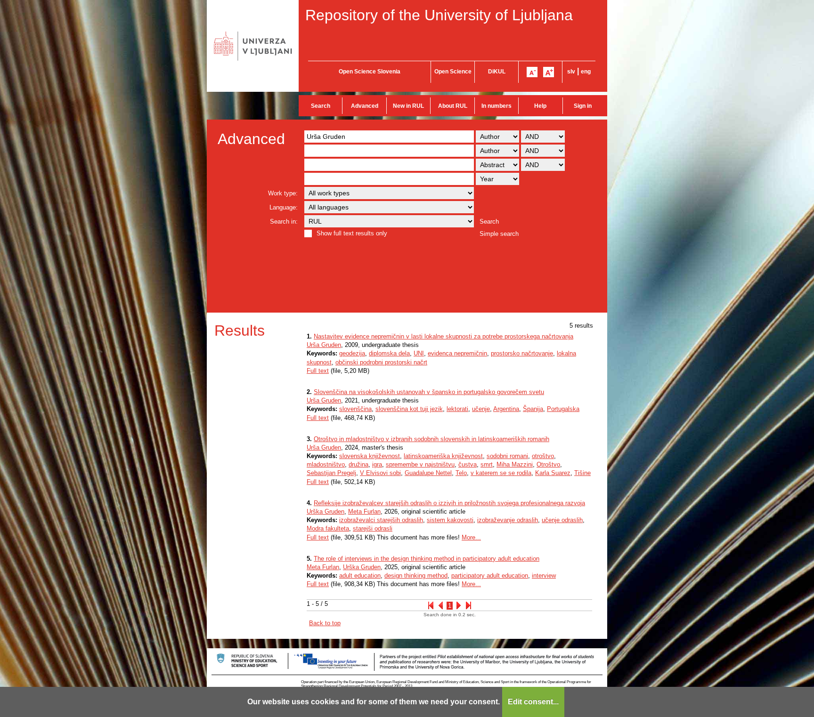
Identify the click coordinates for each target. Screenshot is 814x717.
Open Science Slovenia (369, 71)
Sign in (583, 106)
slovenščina (355, 408)
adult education (360, 575)
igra (377, 464)
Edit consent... (533, 702)
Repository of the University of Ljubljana (439, 15)
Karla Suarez (552, 472)
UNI (419, 353)
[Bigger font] (548, 72)
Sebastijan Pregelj (331, 472)
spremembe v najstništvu (420, 464)
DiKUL (496, 71)
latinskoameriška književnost (443, 455)
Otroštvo (548, 464)
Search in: (284, 221)
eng (586, 71)
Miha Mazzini (515, 464)
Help (540, 106)
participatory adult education (489, 575)
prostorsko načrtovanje (522, 353)
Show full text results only (352, 233)
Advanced (364, 106)
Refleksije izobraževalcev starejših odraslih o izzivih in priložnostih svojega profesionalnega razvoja (449, 503)
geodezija (352, 353)
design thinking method (416, 575)
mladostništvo (326, 464)
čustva (467, 464)
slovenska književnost (369, 455)
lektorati (457, 408)
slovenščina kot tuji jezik (409, 408)
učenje (481, 408)
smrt (486, 464)
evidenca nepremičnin (457, 353)
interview (544, 575)
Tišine (582, 472)
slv (571, 71)
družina (358, 464)
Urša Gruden (324, 344)
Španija (533, 408)
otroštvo (543, 455)
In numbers (496, 106)
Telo (461, 472)
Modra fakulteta (328, 528)
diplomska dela (389, 353)
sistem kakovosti (450, 520)
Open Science (453, 71)
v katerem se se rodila (501, 472)
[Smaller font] (532, 72)
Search (320, 106)
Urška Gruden (325, 511)
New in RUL (408, 106)
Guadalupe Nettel (428, 472)
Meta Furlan (364, 511)
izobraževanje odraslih (507, 520)
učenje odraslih (562, 520)
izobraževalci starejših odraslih (381, 520)
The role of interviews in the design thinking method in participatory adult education (426, 558)
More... (471, 537)
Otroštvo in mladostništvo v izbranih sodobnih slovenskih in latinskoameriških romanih (431, 439)
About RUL (452, 106)
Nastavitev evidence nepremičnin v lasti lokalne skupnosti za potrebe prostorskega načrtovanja (443, 336)
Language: (283, 207)
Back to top (325, 623)
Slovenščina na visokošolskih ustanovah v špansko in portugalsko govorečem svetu (429, 391)
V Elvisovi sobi (380, 472)
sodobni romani (507, 455)
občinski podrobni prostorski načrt (381, 362)
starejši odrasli (372, 528)
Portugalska (563, 408)
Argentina (506, 408)
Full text (318, 370)
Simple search (499, 233)
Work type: (283, 193)
